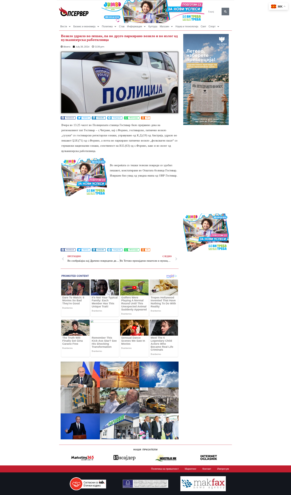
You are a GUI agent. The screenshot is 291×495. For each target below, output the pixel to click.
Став (122, 26)
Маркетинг (190, 469)
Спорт (212, 26)
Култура (152, 26)
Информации (134, 26)
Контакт (206, 469)
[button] (68, 118)
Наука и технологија (187, 26)
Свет (203, 26)
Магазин (164, 26)
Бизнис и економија (84, 26)
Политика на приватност (165, 469)
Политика (107, 26)
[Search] (225, 11)
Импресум (223, 469)
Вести (63, 26)
